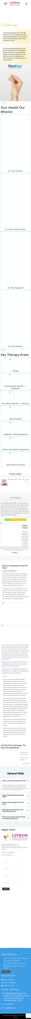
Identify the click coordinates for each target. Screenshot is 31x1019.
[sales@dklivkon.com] (2, 1008)
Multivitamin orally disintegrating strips (12, 645)
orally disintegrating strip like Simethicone (16, 695)
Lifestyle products (6, 669)
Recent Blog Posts (9, 954)
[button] (26, 3)
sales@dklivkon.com (9, 855)
